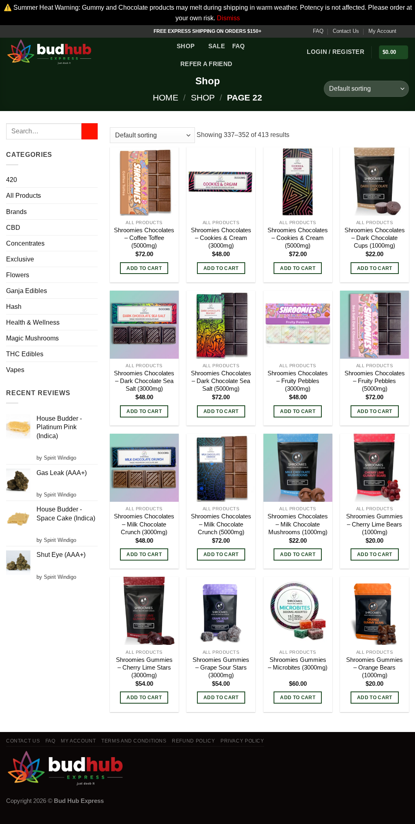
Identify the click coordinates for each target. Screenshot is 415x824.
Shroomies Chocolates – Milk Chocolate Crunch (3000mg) (144, 524)
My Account (382, 31)
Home (165, 97)
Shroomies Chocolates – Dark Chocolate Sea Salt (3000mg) (144, 381)
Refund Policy (193, 741)
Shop (203, 97)
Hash (13, 306)
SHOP (186, 46)
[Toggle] (94, 211)
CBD (13, 227)
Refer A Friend (206, 64)
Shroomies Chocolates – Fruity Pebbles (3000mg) (297, 381)
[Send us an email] (404, 31)
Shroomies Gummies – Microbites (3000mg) (297, 664)
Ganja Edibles (26, 290)
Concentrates (25, 243)
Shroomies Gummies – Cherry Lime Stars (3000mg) (144, 667)
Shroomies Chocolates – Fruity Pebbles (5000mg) (374, 381)
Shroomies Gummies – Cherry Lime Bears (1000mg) (374, 524)
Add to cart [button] (144, 268)
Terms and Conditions (134, 741)
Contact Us (346, 31)
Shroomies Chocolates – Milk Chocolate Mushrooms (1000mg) (297, 524)
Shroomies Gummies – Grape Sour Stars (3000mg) (221, 667)
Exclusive (20, 259)
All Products (23, 195)
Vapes (15, 369)
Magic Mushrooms (32, 338)
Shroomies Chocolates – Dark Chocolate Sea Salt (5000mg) (221, 381)
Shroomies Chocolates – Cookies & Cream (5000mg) (297, 238)
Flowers (17, 274)
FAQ (318, 31)
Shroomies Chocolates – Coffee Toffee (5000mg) (144, 238)
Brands (16, 211)
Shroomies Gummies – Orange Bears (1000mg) (374, 667)
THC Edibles (24, 353)
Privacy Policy (242, 741)
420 (11, 179)
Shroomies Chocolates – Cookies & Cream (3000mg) (221, 238)
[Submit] (89, 131)
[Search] (243, 64)
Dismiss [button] (228, 17)
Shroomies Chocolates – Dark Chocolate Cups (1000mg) (374, 238)
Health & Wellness (33, 322)
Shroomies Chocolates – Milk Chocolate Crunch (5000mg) (221, 524)
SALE (216, 46)
